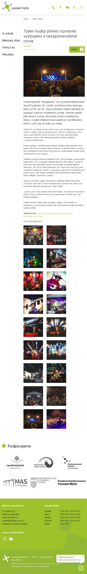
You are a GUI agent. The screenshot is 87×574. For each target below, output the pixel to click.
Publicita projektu (45, 557)
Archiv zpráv (38, 19)
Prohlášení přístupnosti (19, 557)
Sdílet (74, 49)
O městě (7, 33)
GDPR (34, 557)
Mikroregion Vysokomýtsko (15, 462)
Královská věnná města (43, 462)
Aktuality (8, 54)
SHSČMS (43, 483)
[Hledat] (74, 7)
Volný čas (8, 47)
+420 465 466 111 (53, 7)
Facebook (60, 7)
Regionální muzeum (72, 483)
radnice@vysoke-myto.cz (13, 521)
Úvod (25, 19)
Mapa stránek (16, 560)
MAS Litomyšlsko (15, 483)
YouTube (67, 7)
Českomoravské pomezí (72, 462)
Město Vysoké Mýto (15, 7)
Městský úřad (11, 40)
